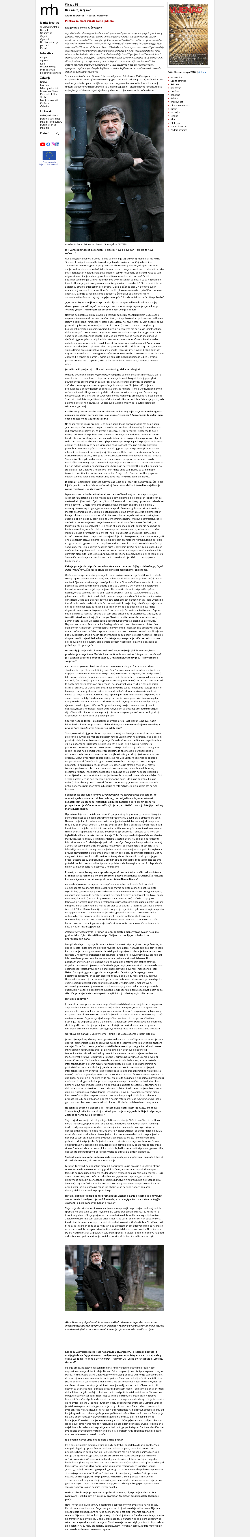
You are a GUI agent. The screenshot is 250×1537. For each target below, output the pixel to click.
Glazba (174, 115)
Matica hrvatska (179, 126)
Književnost (177, 101)
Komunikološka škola (48, 95)
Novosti (44, 30)
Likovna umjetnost (181, 105)
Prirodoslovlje (47, 69)
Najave (44, 82)
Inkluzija (44, 127)
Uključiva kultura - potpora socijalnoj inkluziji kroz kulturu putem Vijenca (51, 120)
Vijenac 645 (71, 5)
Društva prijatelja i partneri (49, 43)
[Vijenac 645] (188, 66)
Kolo (42, 63)
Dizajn (174, 109)
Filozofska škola (49, 91)
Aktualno (175, 84)
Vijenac (44, 60)
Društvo (175, 91)
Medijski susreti (49, 100)
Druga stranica (178, 80)
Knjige (43, 57)
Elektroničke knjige (50, 72)
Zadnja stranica (179, 130)
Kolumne (175, 94)
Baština (174, 98)
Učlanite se (46, 33)
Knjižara (44, 103)
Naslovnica (71, 10)
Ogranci (44, 39)
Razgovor (85, 10)
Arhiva (202, 72)
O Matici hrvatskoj (49, 27)
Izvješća (44, 85)
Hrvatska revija (48, 66)
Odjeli (43, 36)
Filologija (175, 123)
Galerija (44, 106)
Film (173, 119)
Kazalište (175, 112)
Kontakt (44, 48)
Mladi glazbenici (49, 88)
